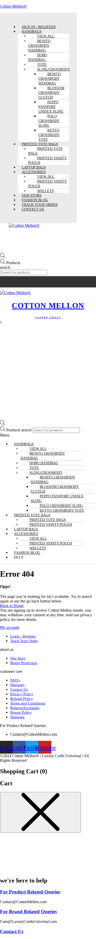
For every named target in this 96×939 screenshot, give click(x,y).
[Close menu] (40, 812)
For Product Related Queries (30, 892)
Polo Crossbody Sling (49, 120)
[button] (48, 435)
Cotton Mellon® (13, 6)
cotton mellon (48, 305)
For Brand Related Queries (28, 911)
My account (9, 627)
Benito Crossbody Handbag (39, 45)
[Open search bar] (2, 256)
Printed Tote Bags (45, 151)
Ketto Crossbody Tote (49, 134)
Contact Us (33, 209)
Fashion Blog (27, 553)
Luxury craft (48, 317)
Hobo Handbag (37, 57)
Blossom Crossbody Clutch (51, 92)
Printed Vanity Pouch (47, 160)
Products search (10, 265)
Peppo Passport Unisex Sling (50, 106)
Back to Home (12, 605)
